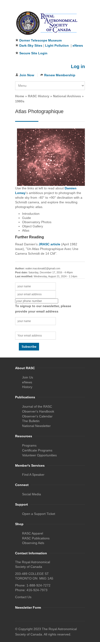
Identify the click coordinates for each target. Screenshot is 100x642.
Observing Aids (33, 543)
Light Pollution (57, 45)
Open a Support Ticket (38, 514)
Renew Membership (59, 75)
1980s (19, 101)
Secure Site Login (33, 53)
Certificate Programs (37, 450)
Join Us (27, 377)
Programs (29, 445)
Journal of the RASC (37, 406)
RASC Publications (36, 538)
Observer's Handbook (38, 411)
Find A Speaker (33, 474)
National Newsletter (36, 426)
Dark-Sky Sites (30, 45)
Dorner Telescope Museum (40, 40)
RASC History (38, 96)
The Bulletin (31, 421)
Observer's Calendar (37, 416)
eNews (78, 45)
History (27, 387)
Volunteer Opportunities (39, 455)
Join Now (26, 75)
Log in (78, 66)
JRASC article (49, 244)
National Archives (67, 96)
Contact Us (23, 597)
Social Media (31, 494)
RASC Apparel (32, 533)
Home (19, 96)
